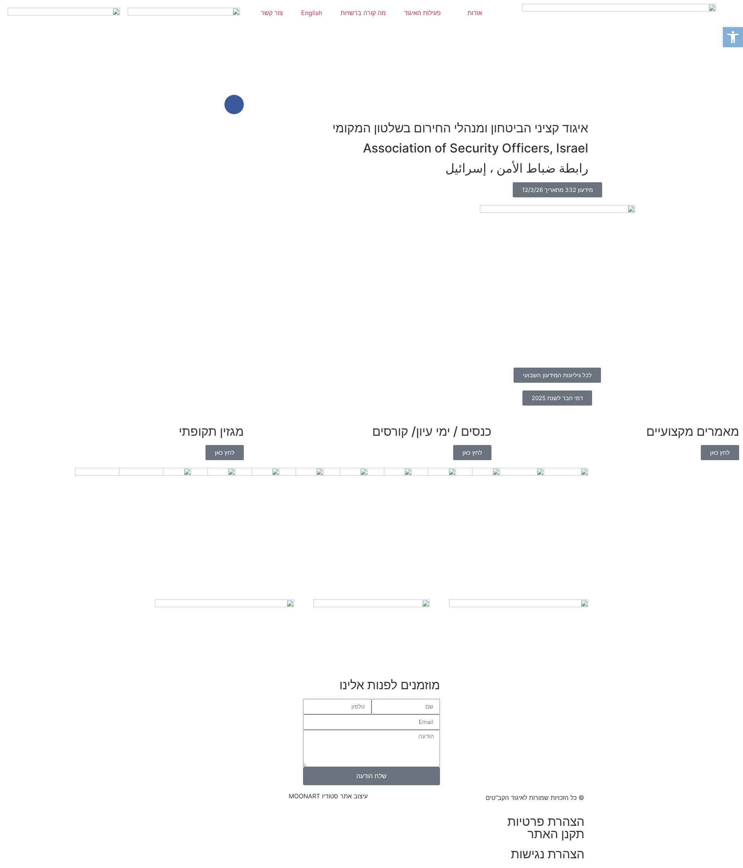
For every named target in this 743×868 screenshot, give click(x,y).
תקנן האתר (555, 833)
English (311, 13)
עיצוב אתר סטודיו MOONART (328, 796)
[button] (11, 221)
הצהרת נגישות (547, 853)
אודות (474, 13)
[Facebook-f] (234, 104)
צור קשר (272, 13)
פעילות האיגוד (422, 13)
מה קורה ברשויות (363, 13)
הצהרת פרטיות (545, 821)
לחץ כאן (720, 452)
